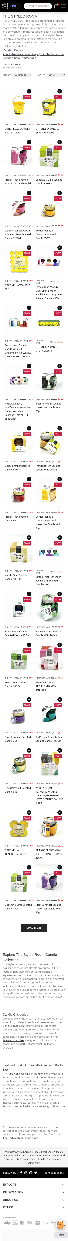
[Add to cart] (29, 91)
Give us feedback (55, 1172)
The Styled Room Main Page (21, 54)
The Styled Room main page (21, 1138)
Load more (34, 927)
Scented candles (13, 1040)
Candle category (13, 1025)
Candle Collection (52, 54)
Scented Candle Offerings (19, 58)
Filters (61, 1235)
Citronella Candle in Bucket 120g (29, 1073)
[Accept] (60, 1224)
